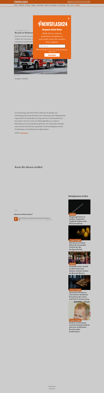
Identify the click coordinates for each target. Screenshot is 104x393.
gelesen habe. (52, 51)
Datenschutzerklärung (61, 49)
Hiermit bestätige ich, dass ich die (47, 49)
